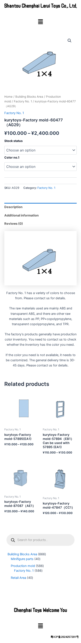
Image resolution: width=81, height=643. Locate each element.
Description (13, 207)
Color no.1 (11, 157)
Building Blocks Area (29, 96)
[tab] (40, 207)
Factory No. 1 (23, 101)
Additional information (21, 215)
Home (8, 96)
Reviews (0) (13, 224)
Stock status (13, 141)
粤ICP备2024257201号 (65, 636)
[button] (40, 22)
